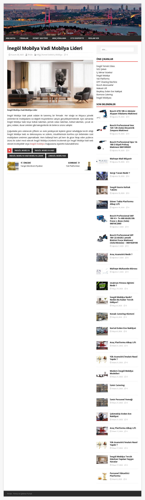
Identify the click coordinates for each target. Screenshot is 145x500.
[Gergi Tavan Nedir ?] (102, 178)
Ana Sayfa (10, 38)
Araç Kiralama (59, 38)
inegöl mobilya (37, 143)
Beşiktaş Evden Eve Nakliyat (109, 91)
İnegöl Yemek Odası (105, 66)
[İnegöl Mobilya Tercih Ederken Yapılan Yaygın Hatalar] (102, 462)
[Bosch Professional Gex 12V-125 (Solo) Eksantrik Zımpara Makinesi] (102, 131)
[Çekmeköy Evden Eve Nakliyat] (102, 419)
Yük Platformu (102, 78)
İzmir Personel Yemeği (121, 399)
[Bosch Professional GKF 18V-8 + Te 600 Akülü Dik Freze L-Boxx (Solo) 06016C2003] (102, 221)
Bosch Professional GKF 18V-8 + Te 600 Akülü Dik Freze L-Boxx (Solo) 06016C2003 (122, 219)
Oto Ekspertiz (77, 38)
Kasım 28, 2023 (17, 54)
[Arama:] (117, 49)
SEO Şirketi (101, 69)
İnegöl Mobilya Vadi (44, 150)
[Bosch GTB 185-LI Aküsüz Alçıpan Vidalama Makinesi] (102, 116)
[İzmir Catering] (102, 390)
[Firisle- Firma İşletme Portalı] (72, 33)
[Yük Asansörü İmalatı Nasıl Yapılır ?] (102, 362)
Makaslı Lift (101, 88)
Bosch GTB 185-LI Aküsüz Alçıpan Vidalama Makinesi (123, 112)
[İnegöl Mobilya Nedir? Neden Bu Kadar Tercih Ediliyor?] (102, 302)
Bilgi (39, 54)
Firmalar (24, 38)
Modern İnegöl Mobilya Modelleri (121, 372)
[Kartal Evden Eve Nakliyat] (102, 333)
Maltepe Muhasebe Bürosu (123, 268)
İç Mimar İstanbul (104, 72)
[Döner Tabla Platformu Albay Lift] (102, 207)
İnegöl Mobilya (22, 150)
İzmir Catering (117, 385)
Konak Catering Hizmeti (122, 313)
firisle (30, 54)
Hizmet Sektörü (40, 38)
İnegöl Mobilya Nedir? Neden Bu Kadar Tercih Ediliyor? (121, 300)
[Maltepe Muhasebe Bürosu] (102, 274)
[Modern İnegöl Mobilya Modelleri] (102, 376)
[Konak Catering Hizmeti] (102, 319)
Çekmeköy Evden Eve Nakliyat (120, 415)
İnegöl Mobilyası (103, 97)
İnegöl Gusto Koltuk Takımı (120, 188)
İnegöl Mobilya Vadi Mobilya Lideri (26, 156)
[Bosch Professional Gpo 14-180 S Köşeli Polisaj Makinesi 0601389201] (102, 147)
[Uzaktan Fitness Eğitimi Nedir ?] (102, 288)
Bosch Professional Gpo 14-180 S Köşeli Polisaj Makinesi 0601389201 (124, 144)
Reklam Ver (93, 38)
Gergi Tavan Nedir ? (120, 173)
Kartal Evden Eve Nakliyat (123, 328)
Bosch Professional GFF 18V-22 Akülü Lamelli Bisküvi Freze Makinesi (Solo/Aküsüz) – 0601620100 (124, 239)
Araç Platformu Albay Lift (123, 342)
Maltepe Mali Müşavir (121, 158)
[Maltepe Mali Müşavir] (102, 164)
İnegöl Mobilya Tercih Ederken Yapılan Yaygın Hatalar (122, 459)
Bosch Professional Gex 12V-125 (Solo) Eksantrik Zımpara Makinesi (122, 128)
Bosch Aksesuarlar (104, 85)
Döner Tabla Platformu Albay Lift (121, 202)
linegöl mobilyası (57, 156)
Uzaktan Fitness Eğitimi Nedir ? (122, 284)
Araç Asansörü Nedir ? (121, 254)
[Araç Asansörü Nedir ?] (102, 260)
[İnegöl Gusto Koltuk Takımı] (102, 192)
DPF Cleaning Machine (106, 82)
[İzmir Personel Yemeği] (102, 405)
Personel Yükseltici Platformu (119, 474)
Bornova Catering (104, 94)
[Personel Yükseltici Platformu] (102, 479)
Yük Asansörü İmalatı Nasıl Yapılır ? (123, 358)
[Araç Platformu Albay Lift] (102, 348)
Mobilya (59, 54)
